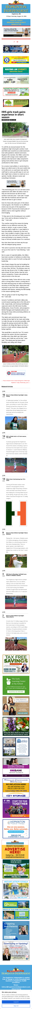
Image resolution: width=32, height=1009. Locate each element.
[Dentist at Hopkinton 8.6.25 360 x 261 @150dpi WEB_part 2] (16, 706)
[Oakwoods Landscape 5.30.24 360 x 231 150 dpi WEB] (16, 890)
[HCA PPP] (16, 80)
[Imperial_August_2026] (16, 665)
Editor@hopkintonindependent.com (16, 987)
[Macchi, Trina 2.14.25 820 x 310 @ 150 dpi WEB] (16, 184)
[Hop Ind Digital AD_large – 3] (16, 747)
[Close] (30, 991)
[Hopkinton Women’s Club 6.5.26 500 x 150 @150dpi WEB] (16, 92)
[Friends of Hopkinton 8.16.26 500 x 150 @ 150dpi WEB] (16, 103)
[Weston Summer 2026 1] (16, 727)
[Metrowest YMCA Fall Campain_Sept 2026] (16, 809)
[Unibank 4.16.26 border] (16, 768)
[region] (16, 999)
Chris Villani (5, 119)
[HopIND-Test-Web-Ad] (16, 373)
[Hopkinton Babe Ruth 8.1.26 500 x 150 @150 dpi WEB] (16, 60)
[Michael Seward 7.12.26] (16, 33)
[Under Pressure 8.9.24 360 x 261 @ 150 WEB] (16, 910)
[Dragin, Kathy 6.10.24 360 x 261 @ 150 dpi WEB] (16, 951)
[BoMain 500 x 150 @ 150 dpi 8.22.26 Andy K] (16, 49)
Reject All (16, 1006)
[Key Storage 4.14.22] (16, 788)
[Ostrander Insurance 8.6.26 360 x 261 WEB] (16, 869)
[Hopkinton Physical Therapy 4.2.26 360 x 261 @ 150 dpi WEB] (16, 829)
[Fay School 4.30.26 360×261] (16, 686)
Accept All (16, 1002)
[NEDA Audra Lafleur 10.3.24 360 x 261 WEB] (16, 931)
